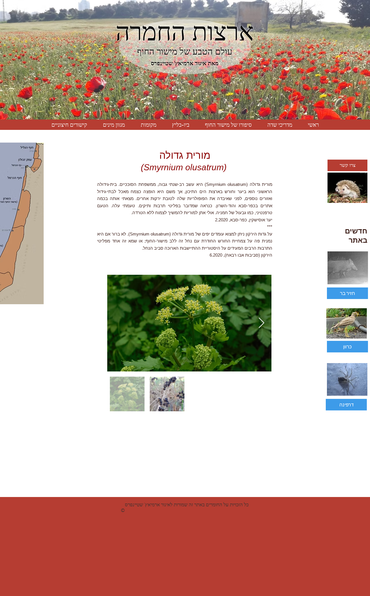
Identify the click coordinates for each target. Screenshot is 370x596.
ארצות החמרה (185, 32)
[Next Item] (261, 323)
